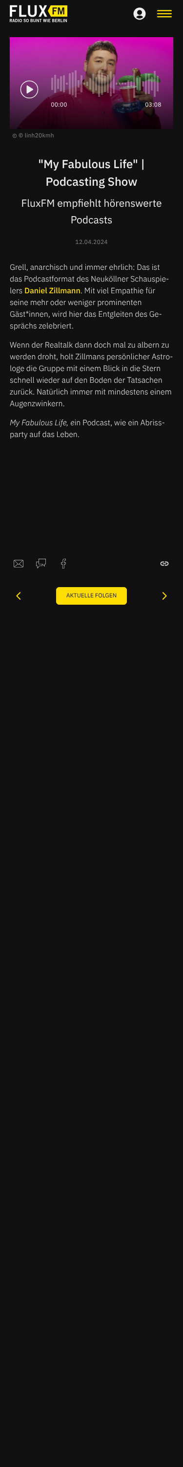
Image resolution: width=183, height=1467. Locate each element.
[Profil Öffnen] (139, 13)
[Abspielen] (29, 89)
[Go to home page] (38, 13)
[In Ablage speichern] (164, 563)
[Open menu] (164, 13)
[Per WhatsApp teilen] (41, 563)
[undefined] (18, 596)
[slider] (106, 83)
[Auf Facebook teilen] (63, 563)
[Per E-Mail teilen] (18, 563)
